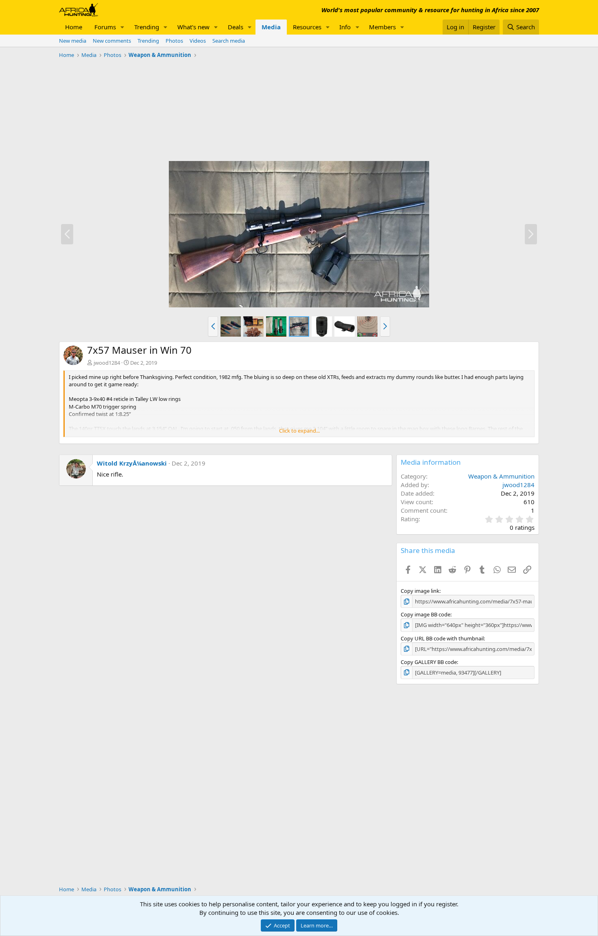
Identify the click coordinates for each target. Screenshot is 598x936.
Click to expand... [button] (299, 430)
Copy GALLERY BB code (429, 662)
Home (73, 27)
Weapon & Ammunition (501, 476)
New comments (112, 40)
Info (345, 27)
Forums (105, 27)
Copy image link (420, 590)
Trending (146, 27)
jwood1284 (107, 362)
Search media (228, 40)
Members (382, 27)
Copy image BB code (425, 614)
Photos (174, 40)
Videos (198, 40)
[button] (122, 27)
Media (271, 27)
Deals (235, 27)
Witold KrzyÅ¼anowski (132, 463)
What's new (193, 27)
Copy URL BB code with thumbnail (442, 638)
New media (72, 40)
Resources (307, 27)
